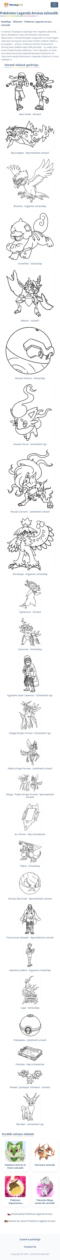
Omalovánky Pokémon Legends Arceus (31, 1213)
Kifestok (17, 21)
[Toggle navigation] (54, 5)
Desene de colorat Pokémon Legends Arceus (31, 1221)
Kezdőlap (6, 21)
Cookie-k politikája (30, 1239)
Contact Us (30, 1246)
